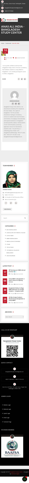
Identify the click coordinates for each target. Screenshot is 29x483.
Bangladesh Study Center (16, 472)
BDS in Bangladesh (12, 229)
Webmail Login (7, 409)
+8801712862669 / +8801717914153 (14, 379)
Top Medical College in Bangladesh (13, 251)
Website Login (7, 405)
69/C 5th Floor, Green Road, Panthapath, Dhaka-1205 (13, 4)
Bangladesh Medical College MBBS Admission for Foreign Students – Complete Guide (16, 289)
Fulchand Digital (15, 473)
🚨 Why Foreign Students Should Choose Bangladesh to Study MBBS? (17, 299)
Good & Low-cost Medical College (16, 232)
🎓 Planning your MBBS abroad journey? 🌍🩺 (17, 270)
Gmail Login (6, 417)
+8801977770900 (9, 11)
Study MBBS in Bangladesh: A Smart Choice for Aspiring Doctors (16, 280)
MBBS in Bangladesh (12, 238)
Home (2, 43)
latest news (10, 235)
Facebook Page (7, 422)
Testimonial (8, 43)
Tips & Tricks (10, 247)
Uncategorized (11, 255)
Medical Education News (13, 241)
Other (8, 244)
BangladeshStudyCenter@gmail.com (14, 8)
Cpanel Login (6, 413)
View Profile (7, 209)
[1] (24, 479)
